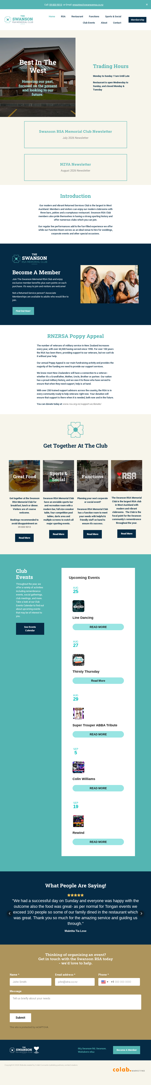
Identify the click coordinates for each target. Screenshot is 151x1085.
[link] (98, 627)
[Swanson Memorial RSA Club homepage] (19, 20)
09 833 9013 (55, 4)
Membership (137, 19)
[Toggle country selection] (105, 979)
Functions (94, 16)
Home (52, 16)
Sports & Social (113, 16)
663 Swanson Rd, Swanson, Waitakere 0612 (92, 1047)
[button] (10, 912)
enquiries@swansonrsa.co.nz (88, 4)
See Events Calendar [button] (30, 628)
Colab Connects (41, 1062)
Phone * (103, 972)
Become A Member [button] (127, 1047)
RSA (63, 16)
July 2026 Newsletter (75, 138)
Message (16, 988)
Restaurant (77, 16)
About (104, 22)
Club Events (89, 22)
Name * (14, 972)
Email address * (65, 972)
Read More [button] (24, 537)
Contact (117, 22)
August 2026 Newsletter (75, 170)
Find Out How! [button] (23, 311)
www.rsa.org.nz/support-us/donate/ (82, 404)
